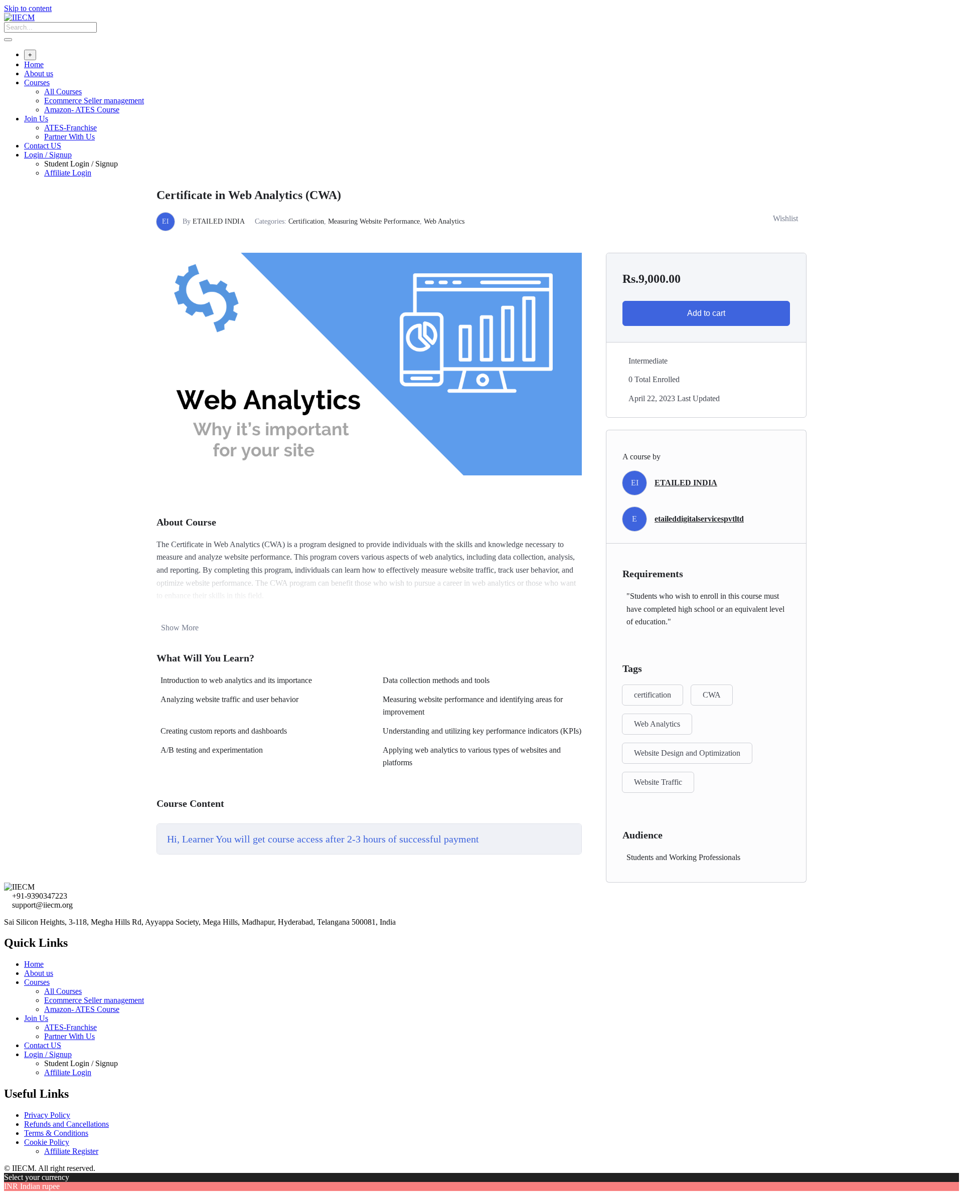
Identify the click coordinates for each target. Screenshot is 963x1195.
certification (652, 695)
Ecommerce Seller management (94, 100)
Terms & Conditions (56, 1133)
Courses (37, 82)
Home (34, 64)
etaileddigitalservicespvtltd (699, 519)
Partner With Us (69, 136)
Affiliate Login (67, 172)
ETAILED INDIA (219, 221)
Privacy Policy (47, 1115)
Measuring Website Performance (374, 221)
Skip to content (28, 8)
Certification (306, 221)
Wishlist (785, 218)
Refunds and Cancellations (66, 1124)
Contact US (42, 145)
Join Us (36, 118)
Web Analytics (444, 221)
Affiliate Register (71, 1151)
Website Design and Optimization (687, 753)
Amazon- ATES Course (81, 109)
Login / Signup (48, 154)
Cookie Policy (46, 1142)
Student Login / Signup (81, 163)
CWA (712, 695)
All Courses (63, 91)
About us (38, 73)
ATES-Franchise (70, 127)
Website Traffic (658, 782)
